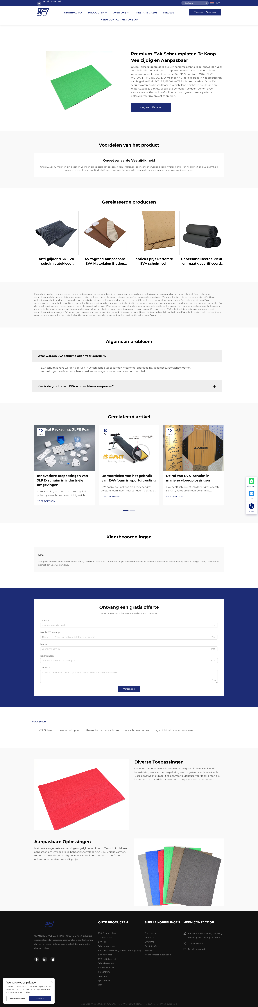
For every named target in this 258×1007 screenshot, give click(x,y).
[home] (43, 12)
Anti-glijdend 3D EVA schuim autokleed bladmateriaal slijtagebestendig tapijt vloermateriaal (56, 261)
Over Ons (119, 12)
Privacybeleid (168, 1001)
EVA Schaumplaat (107, 933)
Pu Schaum (104, 972)
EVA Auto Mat (105, 954)
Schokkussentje (106, 963)
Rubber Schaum (106, 967)
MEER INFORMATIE (56, 233)
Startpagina (73, 12)
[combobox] (47, 637)
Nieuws (168, 12)
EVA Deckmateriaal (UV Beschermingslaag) (119, 950)
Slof (100, 984)
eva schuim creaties (137, 730)
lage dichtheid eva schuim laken (174, 730)
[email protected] (52, 1)
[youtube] (52, 959)
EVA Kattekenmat (107, 959)
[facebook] (36, 959)
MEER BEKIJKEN (46, 501)
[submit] (206, 3)
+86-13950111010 (196, 943)
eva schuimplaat (70, 730)
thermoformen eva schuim (102, 730)
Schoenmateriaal (106, 946)
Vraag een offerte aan (205, 12)
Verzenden (129, 689)
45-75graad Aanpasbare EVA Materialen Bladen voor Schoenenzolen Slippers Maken (105, 261)
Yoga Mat (103, 976)
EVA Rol (102, 942)
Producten (96, 12)
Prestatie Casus (146, 12)
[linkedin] (44, 959)
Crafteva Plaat (105, 937)
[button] (125, 510)
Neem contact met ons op (119, 19)
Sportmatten (104, 980)
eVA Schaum (46, 730)
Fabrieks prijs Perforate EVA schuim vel (153, 261)
